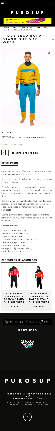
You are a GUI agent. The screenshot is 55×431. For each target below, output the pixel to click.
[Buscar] (53, 3)
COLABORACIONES (23, 398)
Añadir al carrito (27, 153)
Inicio (6, 28)
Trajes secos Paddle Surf (26, 28)
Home (42, 398)
